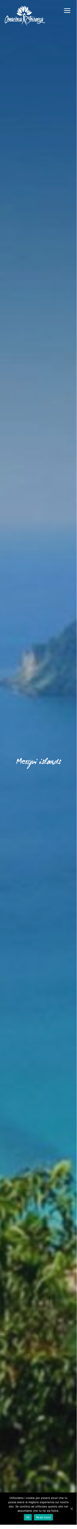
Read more (43, 1517)
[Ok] (71, 1509)
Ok (28, 1517)
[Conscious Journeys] (25, 15)
